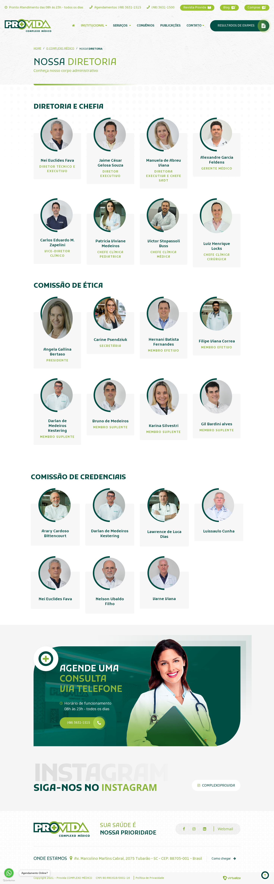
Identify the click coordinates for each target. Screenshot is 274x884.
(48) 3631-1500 (162, 8)
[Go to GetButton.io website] (9, 880)
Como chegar (222, 859)
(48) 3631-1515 (78, 723)
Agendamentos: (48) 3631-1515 (117, 8)
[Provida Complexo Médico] (28, 25)
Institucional (92, 26)
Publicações (170, 26)
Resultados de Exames (236, 26)
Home (37, 48)
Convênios (145, 26)
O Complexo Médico (60, 48)
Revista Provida (195, 8)
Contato (194, 26)
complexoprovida (218, 786)
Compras (254, 8)
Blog (226, 8)
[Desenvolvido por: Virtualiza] (231, 878)
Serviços (120, 26)
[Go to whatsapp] (9, 873)
